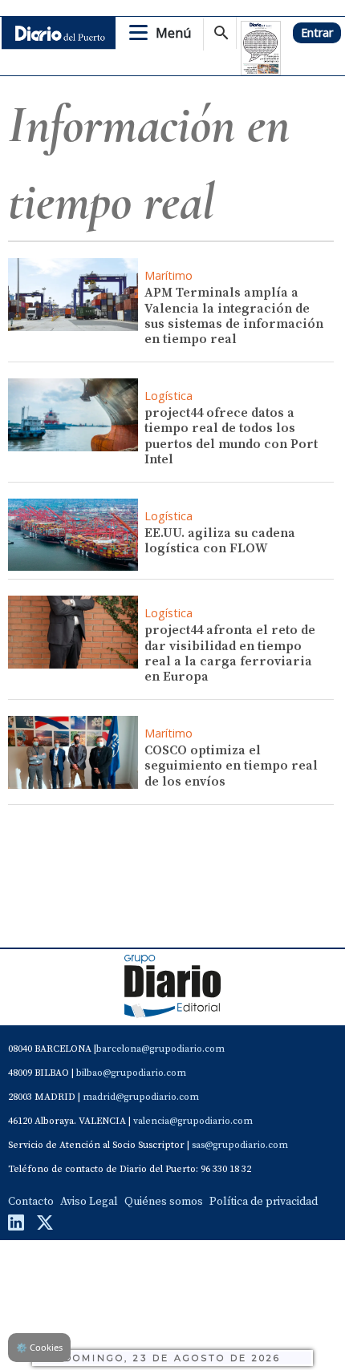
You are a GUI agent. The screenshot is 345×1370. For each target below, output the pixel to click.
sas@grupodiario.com (240, 1145)
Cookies (39, 1347)
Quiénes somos (163, 1201)
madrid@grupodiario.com (141, 1097)
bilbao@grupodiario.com (131, 1073)
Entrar (317, 32)
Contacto (31, 1201)
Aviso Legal (89, 1201)
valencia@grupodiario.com (193, 1121)
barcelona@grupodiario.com (160, 1049)
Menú (173, 33)
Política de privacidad (263, 1201)
